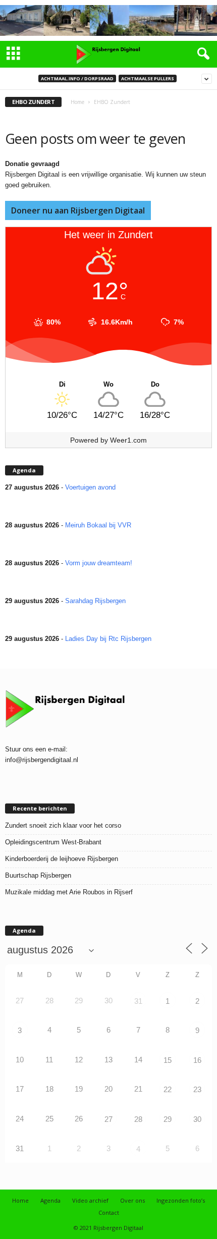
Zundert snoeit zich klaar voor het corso (63, 825)
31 (138, 1001)
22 (168, 1089)
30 (197, 1119)
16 (197, 1060)
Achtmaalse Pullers (147, 78)
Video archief (90, 1200)
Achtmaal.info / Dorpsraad (77, 78)
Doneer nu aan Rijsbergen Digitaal (78, 210)
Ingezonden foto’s (180, 1200)
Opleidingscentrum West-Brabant (53, 842)
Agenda (50, 1200)
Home (77, 101)
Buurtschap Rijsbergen (38, 875)
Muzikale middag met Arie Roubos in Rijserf (69, 892)
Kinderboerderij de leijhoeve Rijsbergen (61, 859)
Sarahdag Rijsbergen (95, 601)
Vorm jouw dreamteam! (98, 563)
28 (138, 1119)
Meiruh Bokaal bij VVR (98, 525)
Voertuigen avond (90, 487)
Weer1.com (128, 440)
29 (168, 1119)
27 (108, 1119)
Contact (108, 1212)
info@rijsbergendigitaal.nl (41, 760)
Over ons (132, 1200)
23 (197, 1089)
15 (168, 1060)
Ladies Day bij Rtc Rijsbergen (108, 638)
